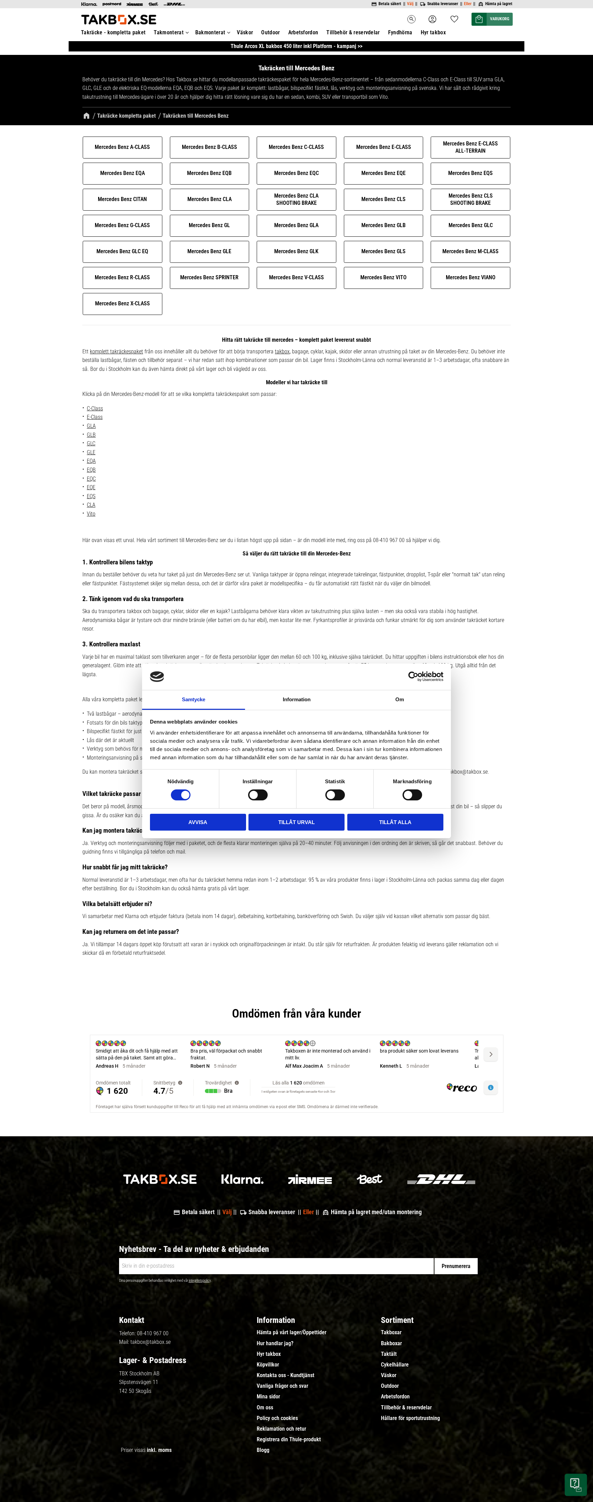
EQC (91, 479)
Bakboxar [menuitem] (391, 1343)
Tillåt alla (395, 822)
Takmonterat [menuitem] (169, 32)
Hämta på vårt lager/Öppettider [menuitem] (291, 1332)
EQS (91, 496)
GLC (91, 443)
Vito (91, 514)
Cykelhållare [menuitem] (395, 1365)
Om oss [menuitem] (265, 1408)
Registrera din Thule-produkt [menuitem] (289, 1439)
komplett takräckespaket (116, 351)
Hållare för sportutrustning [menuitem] (410, 1418)
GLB (91, 435)
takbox (282, 351)
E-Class (95, 417)
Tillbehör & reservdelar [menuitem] (353, 32)
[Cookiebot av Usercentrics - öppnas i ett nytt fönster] (413, 676)
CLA (91, 505)
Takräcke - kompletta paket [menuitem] (113, 32)
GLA (91, 426)
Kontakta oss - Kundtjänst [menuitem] (285, 1375)
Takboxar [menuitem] (391, 1332)
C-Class (95, 408)
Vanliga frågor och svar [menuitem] (282, 1386)
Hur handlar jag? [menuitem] (275, 1343)
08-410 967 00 (152, 1333)
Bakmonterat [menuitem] (210, 32)
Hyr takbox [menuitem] (433, 32)
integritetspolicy (200, 1280)
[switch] (258, 794)
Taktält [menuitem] (389, 1354)
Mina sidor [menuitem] (268, 1397)
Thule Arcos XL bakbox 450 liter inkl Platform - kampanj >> (296, 46)
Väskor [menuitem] (245, 32)
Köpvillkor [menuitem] (268, 1365)
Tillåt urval (296, 822)
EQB (91, 470)
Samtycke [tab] (193, 699)
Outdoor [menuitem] (270, 32)
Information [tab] (297, 699)
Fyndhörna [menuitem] (400, 32)
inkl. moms (159, 1450)
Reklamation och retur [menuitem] (281, 1429)
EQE (91, 487)
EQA (91, 461)
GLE (91, 452)
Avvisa (197, 822)
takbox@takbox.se (150, 1342)
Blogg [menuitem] (263, 1450)
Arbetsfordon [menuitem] (303, 32)
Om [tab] (399, 699)
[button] (454, 17)
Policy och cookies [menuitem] (277, 1418)
